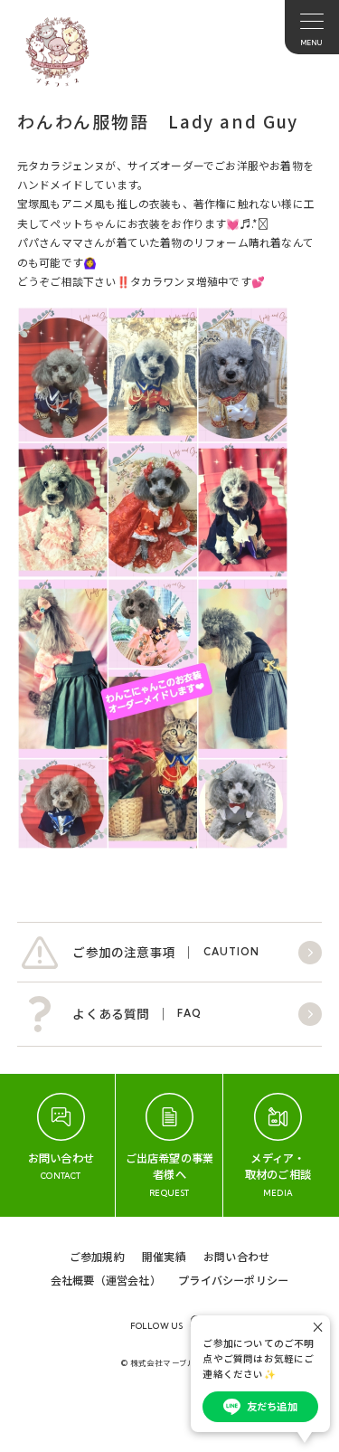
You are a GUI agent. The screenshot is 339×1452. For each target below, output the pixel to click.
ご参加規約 (97, 1256)
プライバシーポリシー (233, 1279)
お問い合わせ (236, 1256)
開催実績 (164, 1256)
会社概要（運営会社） (106, 1279)
